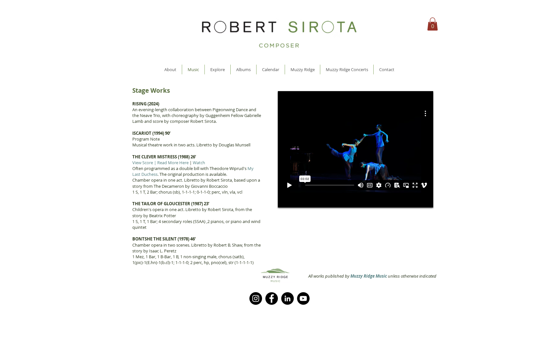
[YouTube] (303, 298)
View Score (142, 162)
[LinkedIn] (287, 298)
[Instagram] (255, 298)
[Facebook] (271, 298)
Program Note (146, 139)
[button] (432, 24)
